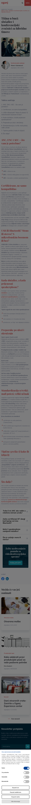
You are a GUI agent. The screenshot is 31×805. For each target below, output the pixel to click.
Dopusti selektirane (15, 792)
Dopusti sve (15, 787)
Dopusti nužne (15, 797)
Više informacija (15, 801)
